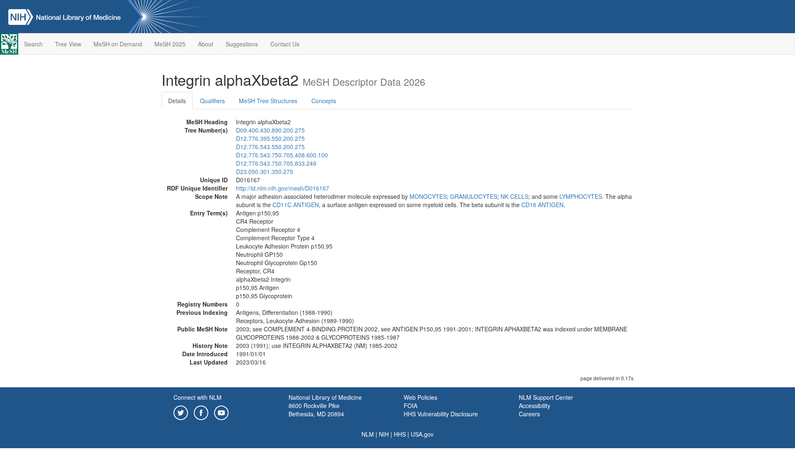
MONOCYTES (428, 196)
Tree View (68, 44)
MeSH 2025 (170, 44)
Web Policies (420, 397)
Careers (529, 414)
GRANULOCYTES (473, 196)
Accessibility (534, 405)
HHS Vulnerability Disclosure (441, 414)
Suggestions (242, 44)
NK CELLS (514, 196)
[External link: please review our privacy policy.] (180, 412)
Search (33, 44)
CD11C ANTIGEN (295, 204)
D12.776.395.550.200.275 (270, 138)
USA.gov (422, 434)
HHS (400, 434)
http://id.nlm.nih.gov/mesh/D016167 (282, 188)
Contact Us (284, 44)
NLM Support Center (546, 397)
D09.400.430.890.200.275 (270, 130)
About (205, 44)
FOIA (410, 405)
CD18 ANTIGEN (542, 204)
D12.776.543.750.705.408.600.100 (282, 155)
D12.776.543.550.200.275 (270, 146)
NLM (367, 434)
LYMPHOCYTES (580, 196)
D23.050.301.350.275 (264, 171)
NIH (384, 434)
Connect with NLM (197, 397)
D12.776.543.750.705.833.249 (276, 163)
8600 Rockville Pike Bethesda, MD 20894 (316, 409)
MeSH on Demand (118, 44)
